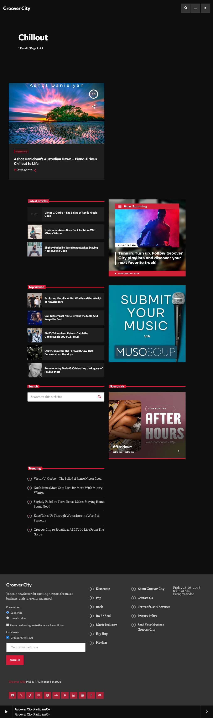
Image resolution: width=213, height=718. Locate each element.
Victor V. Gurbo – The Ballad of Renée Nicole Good (68, 478)
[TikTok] (30, 695)
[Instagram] (82, 695)
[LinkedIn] (73, 695)
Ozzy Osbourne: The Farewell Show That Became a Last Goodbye (69, 352)
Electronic (21, 151)
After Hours (122, 446)
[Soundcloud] (56, 695)
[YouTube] (12, 695)
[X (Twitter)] (21, 695)
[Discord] (100, 695)
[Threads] (38, 695)
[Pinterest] (65, 695)
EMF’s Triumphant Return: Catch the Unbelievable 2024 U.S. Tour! (66, 335)
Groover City (19, 584)
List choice (12, 632)
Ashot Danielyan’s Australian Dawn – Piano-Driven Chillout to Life (55, 161)
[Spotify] (47, 695)
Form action (13, 607)
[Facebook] (91, 695)
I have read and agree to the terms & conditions (37, 625)
